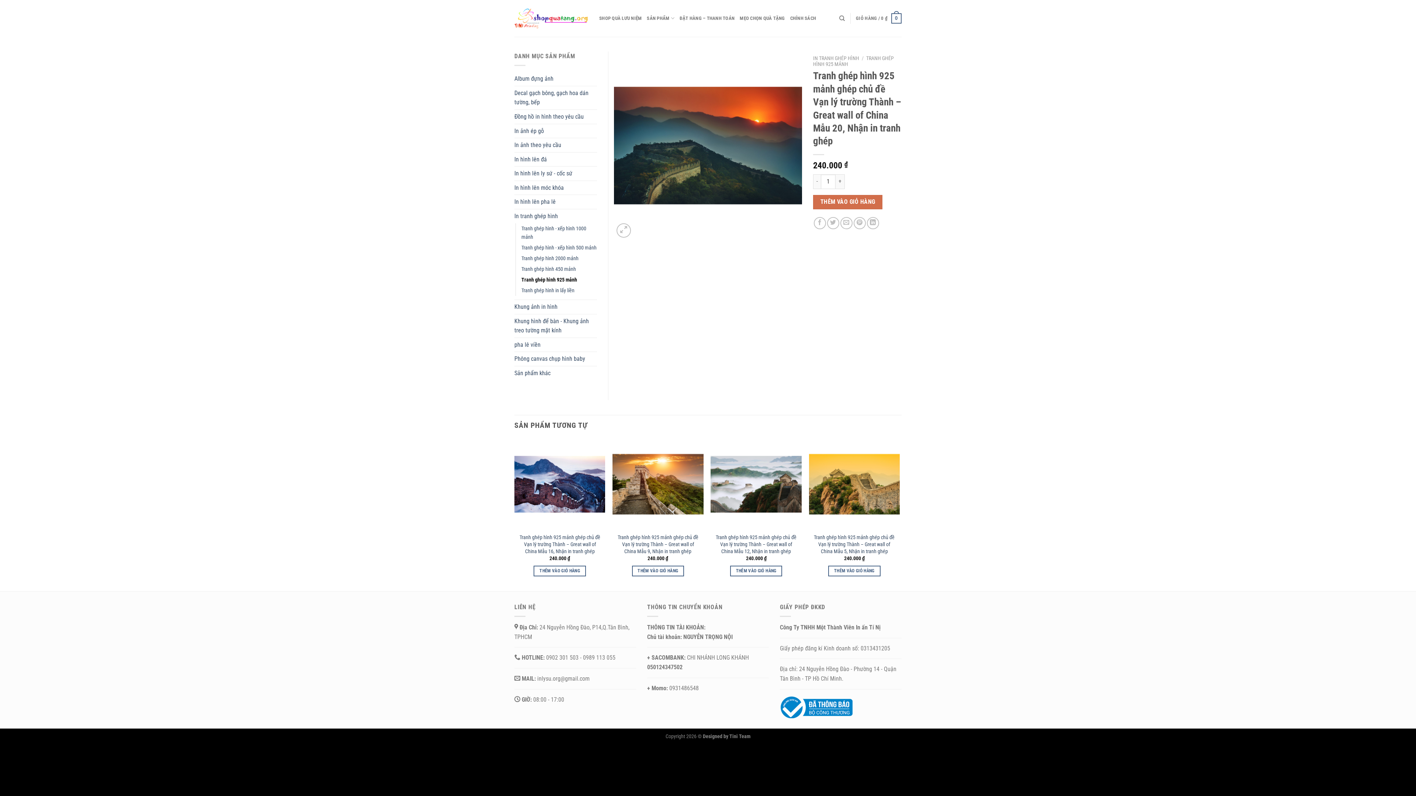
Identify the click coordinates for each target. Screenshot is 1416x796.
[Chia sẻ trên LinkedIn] (873, 223)
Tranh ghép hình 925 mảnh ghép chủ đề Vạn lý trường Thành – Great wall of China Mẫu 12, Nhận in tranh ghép (756, 544)
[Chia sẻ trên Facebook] (820, 223)
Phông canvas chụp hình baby (549, 358)
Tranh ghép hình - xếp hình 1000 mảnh (553, 233)
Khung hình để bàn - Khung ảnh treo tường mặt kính (551, 326)
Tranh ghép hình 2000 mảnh (550, 258)
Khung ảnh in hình (536, 306)
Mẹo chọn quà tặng (762, 18)
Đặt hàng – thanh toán (707, 18)
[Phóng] (624, 230)
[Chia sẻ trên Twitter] (833, 223)
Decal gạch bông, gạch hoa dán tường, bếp (551, 98)
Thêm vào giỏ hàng (847, 202)
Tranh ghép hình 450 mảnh (548, 269)
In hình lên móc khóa (539, 187)
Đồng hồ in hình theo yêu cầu (549, 116)
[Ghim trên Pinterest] (860, 223)
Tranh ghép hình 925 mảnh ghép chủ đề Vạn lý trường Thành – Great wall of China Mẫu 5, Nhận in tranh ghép (854, 544)
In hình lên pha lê (535, 201)
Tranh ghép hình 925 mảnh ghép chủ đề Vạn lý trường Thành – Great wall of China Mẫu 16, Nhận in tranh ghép (560, 544)
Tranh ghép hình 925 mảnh (549, 280)
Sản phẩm (658, 18)
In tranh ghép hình (836, 58)
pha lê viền (527, 344)
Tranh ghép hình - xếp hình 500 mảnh (559, 248)
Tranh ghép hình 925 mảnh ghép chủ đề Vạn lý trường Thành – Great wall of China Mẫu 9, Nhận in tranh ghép (658, 544)
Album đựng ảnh (533, 78)
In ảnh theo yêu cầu (537, 145)
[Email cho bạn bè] (846, 223)
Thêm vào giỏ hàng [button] (559, 570)
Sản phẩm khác (532, 373)
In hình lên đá (530, 159)
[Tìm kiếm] (842, 18)
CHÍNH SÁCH (803, 18)
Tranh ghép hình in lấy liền (548, 290)
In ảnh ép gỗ (529, 131)
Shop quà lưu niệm (620, 18)
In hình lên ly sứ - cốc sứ (543, 173)
